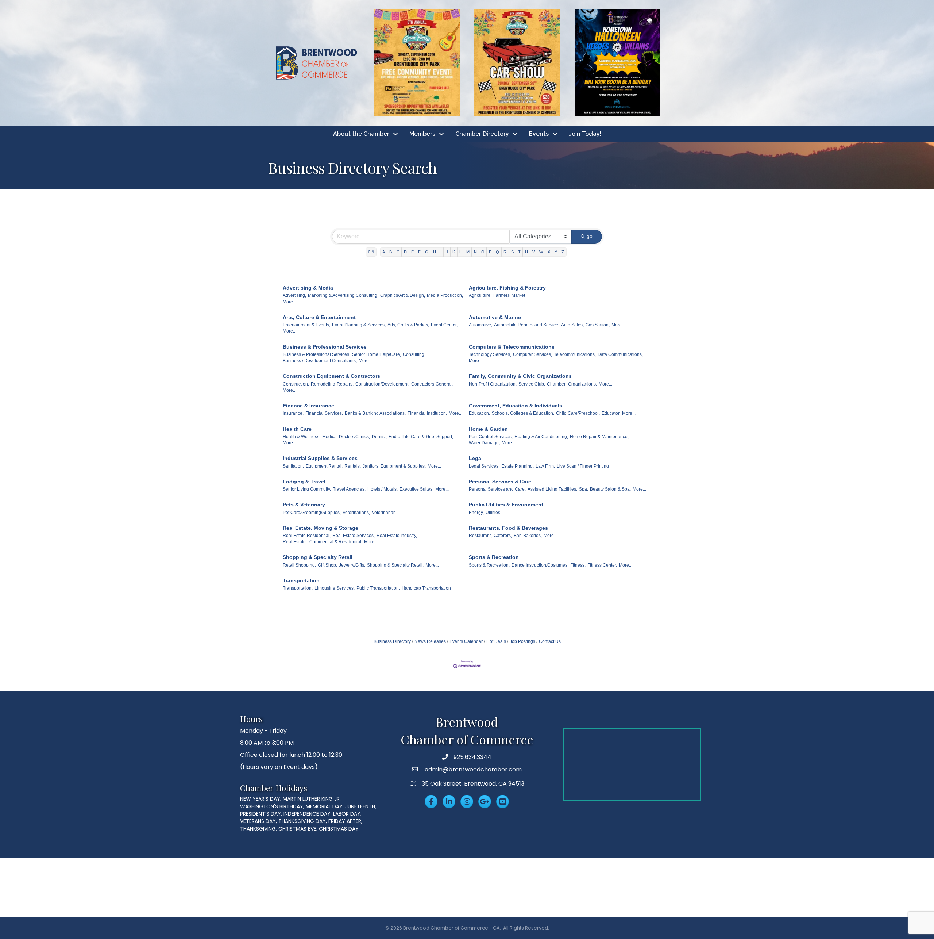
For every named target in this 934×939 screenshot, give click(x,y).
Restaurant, (480, 535)
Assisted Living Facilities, (552, 489)
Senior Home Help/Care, (376, 354)
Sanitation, (293, 466)
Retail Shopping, (299, 565)
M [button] (468, 252)
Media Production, (445, 295)
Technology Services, (490, 354)
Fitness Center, (602, 565)
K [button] (453, 252)
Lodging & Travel (304, 481)
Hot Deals (496, 641)
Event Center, (444, 324)
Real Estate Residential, (307, 535)
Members (422, 133)
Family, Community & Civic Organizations (520, 376)
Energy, (476, 512)
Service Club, (531, 384)
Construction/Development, (382, 384)
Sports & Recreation (494, 557)
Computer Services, (532, 354)
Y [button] (556, 252)
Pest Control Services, (491, 436)
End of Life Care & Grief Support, (421, 436)
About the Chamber (361, 133)
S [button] (512, 252)
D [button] (405, 252)
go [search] (590, 236)
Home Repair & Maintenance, (599, 436)
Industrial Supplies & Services (320, 458)
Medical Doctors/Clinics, (346, 436)
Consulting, (414, 354)
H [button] (434, 252)
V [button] (533, 252)
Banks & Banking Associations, (375, 413)
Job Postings (522, 641)
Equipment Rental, (324, 466)
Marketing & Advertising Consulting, (343, 295)
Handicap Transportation (426, 588)
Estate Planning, (517, 466)
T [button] (519, 252)
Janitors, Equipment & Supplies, (394, 466)
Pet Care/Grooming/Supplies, (312, 512)
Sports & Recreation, (489, 565)
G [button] (426, 252)
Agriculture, (480, 295)
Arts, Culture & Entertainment (319, 317)
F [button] (419, 252)
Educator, (611, 413)
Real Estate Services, (353, 535)
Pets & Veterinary (304, 504)
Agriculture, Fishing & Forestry (507, 288)
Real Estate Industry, (397, 535)
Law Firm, (545, 466)
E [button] (412, 252)
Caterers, (503, 535)
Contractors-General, (432, 384)
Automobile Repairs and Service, (526, 324)
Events (539, 133)
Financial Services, (324, 413)
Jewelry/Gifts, (352, 565)
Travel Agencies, (349, 489)
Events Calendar (466, 641)
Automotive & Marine (495, 317)
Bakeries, (532, 535)
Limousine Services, (334, 588)
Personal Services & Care (500, 481)
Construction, (296, 384)
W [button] (541, 252)
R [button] (504, 252)
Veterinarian (384, 512)
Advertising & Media (308, 288)
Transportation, (298, 588)
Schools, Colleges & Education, (523, 413)
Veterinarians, (356, 512)
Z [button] (562, 252)
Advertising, (294, 295)
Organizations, (582, 384)
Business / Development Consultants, (320, 360)
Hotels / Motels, (382, 489)
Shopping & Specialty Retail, (395, 565)
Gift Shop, (327, 565)
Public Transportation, (378, 588)
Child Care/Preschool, (578, 413)
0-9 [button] (371, 252)
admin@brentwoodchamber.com (472, 769)
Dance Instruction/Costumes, (540, 565)
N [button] (475, 252)
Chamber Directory (482, 133)
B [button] (390, 252)
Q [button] (497, 252)
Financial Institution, (427, 413)
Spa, (583, 489)
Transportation (301, 580)
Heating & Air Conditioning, (541, 436)
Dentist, (379, 436)
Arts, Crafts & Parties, (408, 324)
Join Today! (585, 133)
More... (289, 301)
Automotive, (480, 324)
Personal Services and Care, (497, 489)
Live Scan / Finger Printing (583, 466)
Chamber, (556, 384)
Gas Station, (598, 324)
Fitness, (578, 565)
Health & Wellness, (301, 436)
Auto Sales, (572, 324)
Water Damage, (484, 442)
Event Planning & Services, (359, 324)
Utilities (493, 512)
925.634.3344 (472, 757)
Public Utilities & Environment (506, 504)
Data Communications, (620, 354)
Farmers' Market (509, 295)
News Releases (430, 641)
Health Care (297, 429)
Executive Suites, (416, 489)
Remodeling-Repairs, (332, 384)
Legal (476, 458)
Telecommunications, (575, 354)
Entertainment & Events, (306, 324)
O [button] (483, 252)
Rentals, (352, 466)
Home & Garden (488, 429)
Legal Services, (484, 466)
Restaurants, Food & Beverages (508, 528)
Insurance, (293, 413)
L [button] (460, 252)
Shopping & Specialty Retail (317, 557)
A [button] (383, 252)
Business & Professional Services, (316, 354)
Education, (479, 413)
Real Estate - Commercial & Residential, (322, 541)
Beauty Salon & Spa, (610, 489)
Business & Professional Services (325, 347)
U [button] (526, 252)
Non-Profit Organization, (493, 384)
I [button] (440, 252)
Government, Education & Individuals (515, 406)
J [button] (447, 252)
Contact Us (550, 641)
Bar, (517, 535)
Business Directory (392, 641)
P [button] (490, 252)
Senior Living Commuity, (307, 489)
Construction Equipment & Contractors (331, 376)
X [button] (549, 252)
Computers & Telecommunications (512, 347)
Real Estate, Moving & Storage (320, 528)
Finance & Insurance (308, 406)
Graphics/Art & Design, (402, 295)
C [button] (398, 252)
